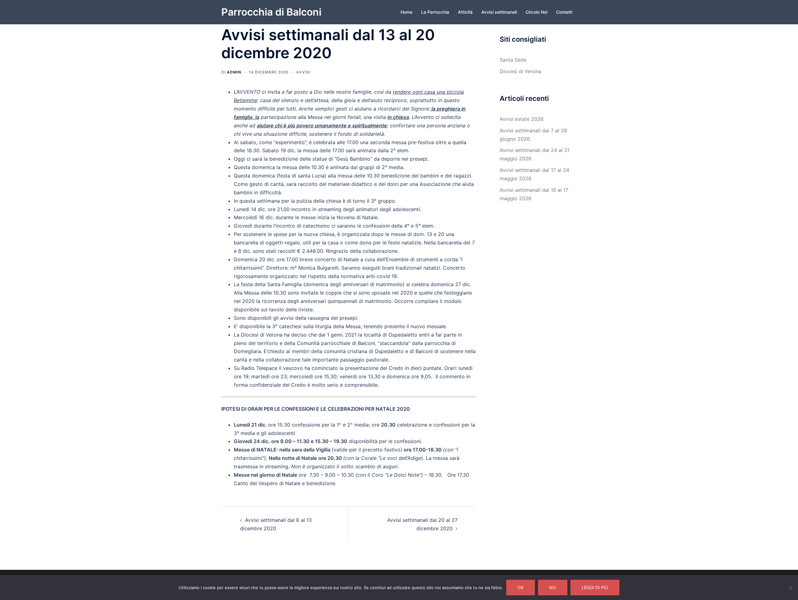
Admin (234, 72)
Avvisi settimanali (499, 12)
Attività (465, 12)
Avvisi (303, 72)
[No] (790, 587)
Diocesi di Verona (520, 71)
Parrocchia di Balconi (271, 12)
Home (406, 12)
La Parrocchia (435, 12)
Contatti (564, 12)
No (552, 587)
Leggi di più (595, 587)
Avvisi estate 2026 (522, 119)
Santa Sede (513, 60)
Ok (520, 587)
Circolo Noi (536, 12)
